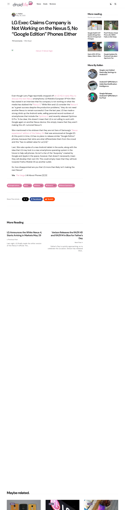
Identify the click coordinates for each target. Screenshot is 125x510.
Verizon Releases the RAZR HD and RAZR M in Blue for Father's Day (67, 235)
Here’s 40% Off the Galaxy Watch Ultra (94, 55)
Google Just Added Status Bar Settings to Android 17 (107, 72)
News (12, 504)
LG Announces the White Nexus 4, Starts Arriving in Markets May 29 (24, 234)
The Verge (20, 175)
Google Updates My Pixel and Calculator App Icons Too (110, 56)
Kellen (20, 14)
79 (17, 41)
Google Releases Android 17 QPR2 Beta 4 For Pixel (108, 95)
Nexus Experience (67, 185)
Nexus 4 (74, 104)
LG (28, 185)
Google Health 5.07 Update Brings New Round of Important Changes (94, 36)
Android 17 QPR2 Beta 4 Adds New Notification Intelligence (108, 84)
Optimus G (44, 116)
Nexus (39, 185)
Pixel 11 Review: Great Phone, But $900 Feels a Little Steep (111, 35)
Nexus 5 (36, 104)
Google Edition (15, 185)
